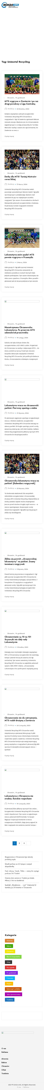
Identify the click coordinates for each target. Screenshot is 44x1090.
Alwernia (9, 940)
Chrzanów (10, 97)
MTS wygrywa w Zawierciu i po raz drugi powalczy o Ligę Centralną (21, 102)
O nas (4, 1048)
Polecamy (10, 978)
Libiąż (8, 962)
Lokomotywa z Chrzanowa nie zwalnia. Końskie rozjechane (19, 797)
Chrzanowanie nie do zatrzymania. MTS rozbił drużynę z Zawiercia (21, 719)
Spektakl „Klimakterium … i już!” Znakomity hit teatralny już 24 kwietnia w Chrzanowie (20, 886)
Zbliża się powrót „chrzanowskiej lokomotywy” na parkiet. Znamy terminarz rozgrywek (20, 561)
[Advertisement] (22, 33)
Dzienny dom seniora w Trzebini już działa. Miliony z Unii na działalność (20, 879)
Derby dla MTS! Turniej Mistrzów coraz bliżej (20, 178)
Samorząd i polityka (13, 989)
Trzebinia (10, 1000)
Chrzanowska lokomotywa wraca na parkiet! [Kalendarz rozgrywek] (22, 482)
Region (9, 983)
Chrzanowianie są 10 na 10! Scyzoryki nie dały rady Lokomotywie (18, 639)
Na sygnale (10, 967)
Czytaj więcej (9, 136)
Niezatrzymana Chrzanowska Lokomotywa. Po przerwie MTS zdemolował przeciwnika (20, 330)
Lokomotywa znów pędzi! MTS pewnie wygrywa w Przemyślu (19, 256)
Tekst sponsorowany (13, 994)
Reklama (5, 1052)
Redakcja (11, 108)
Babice (9, 946)
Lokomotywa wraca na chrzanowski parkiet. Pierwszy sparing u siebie (22, 407)
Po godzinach (20, 97)
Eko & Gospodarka (13, 957)
